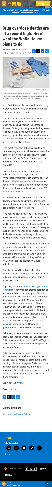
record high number (16, 181)
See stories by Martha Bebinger (18, 414)
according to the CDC (13, 191)
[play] (3, 484)
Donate (43, 4)
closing (6, 324)
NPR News (15, 389)
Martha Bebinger (19, 49)
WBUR (21, 383)
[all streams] (48, 484)
